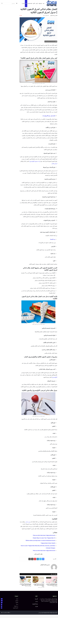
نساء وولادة (40, 3)
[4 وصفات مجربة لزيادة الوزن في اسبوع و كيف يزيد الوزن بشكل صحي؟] (38, 579)
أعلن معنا (36, 598)
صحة (43, 3)
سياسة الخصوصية (35, 603)
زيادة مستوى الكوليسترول (34, 161)
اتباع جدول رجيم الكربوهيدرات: (48, 115)
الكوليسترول (54, 377)
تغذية (26, 3)
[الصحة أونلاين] (51, 3)
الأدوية (34, 3)
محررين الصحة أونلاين (53, 15)
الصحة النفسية (30, 3)
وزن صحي (28, 521)
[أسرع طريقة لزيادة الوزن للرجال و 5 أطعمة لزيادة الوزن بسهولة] (25, 579)
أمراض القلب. (54, 163)
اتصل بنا (23, 3)
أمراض (37, 3)
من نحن (36, 601)
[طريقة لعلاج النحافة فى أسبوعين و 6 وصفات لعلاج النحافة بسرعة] (51, 579)
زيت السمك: (52, 239)
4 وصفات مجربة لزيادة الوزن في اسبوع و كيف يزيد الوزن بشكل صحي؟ (38, 585)
